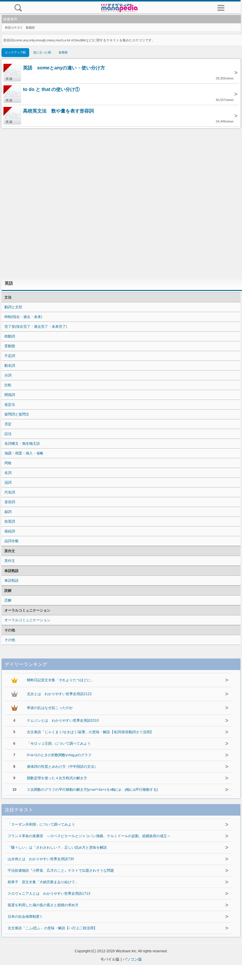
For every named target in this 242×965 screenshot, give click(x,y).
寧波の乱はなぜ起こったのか (50, 708)
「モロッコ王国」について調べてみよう (59, 743)
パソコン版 (132, 959)
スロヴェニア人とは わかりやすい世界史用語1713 (49, 893)
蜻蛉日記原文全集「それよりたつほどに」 (60, 680)
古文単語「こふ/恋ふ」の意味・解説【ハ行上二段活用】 (52, 928)
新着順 (63, 52)
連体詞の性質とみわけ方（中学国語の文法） (62, 766)
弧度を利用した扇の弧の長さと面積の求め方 (43, 905)
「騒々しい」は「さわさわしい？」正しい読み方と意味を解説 (57, 847)
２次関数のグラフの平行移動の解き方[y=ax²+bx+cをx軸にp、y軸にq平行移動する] (92, 790)
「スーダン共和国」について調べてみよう (41, 824)
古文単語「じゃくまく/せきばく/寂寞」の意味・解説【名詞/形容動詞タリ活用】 (90, 732)
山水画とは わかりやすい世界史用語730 (41, 859)
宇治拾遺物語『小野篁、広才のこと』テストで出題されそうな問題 (61, 870)
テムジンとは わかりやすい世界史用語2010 (63, 720)
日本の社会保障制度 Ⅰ (25, 917)
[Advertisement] (121, 202)
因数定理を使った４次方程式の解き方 (57, 778)
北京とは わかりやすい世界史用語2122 (59, 694)
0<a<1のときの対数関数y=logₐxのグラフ (59, 755)
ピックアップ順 (15, 52)
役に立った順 (42, 52)
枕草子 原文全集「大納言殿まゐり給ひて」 (43, 882)
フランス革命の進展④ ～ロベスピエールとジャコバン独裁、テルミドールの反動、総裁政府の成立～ (89, 836)
